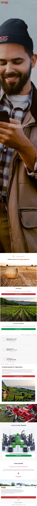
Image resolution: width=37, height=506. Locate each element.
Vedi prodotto (18, 455)
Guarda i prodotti (18, 294)
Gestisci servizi (3, 494)
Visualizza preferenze (18, 502)
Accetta (18, 497)
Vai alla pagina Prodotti (18, 376)
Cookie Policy (13, 504)
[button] (35, 487)
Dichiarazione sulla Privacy (19, 504)
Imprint (25, 504)
